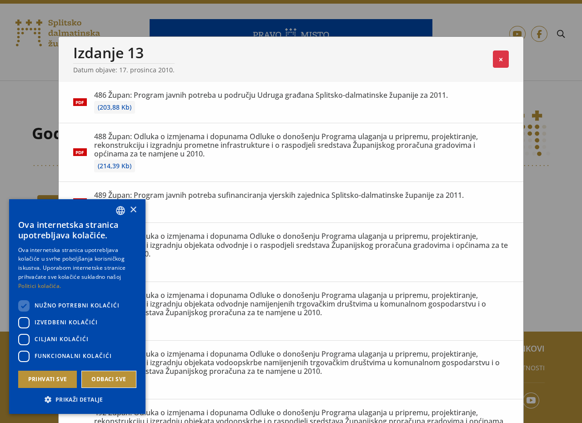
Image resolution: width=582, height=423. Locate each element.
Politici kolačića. (39, 286)
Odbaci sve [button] (108, 379)
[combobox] (120, 210)
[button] (77, 399)
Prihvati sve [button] (47, 379)
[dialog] (77, 306)
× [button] (133, 209)
